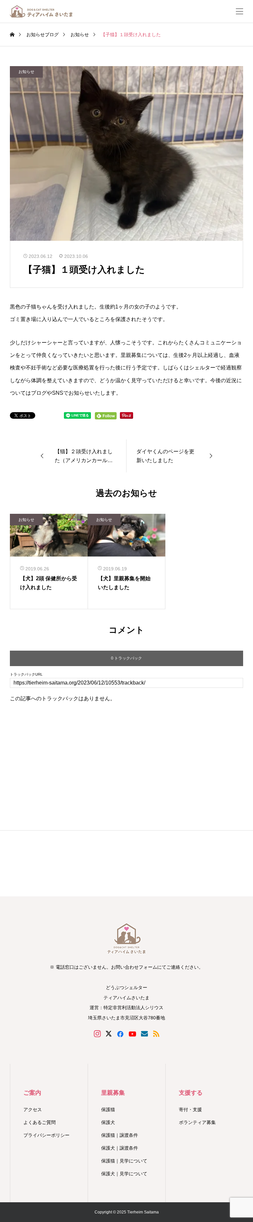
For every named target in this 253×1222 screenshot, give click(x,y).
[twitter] (109, 1034)
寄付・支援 (190, 1109)
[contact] (144, 1033)
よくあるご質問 (39, 1122)
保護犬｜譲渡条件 (119, 1148)
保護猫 (108, 1109)
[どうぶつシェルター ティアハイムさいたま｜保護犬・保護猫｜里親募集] (41, 11)
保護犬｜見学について (124, 1173)
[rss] (156, 1033)
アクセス (32, 1109)
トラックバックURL (26, 674)
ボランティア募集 (197, 1122)
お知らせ (26, 71)
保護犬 (108, 1122)
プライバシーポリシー (46, 1135)
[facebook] (120, 1033)
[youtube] (132, 1033)
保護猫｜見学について (124, 1160)
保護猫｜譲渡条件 (119, 1135)
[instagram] (97, 1033)
